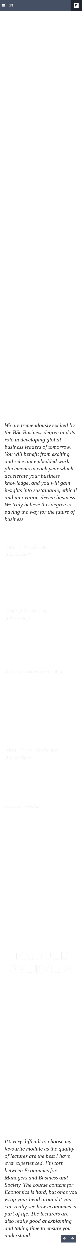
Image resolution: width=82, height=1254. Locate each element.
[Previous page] (64, 1239)
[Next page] (72, 1239)
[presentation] (41, 1119)
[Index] (3, 5)
